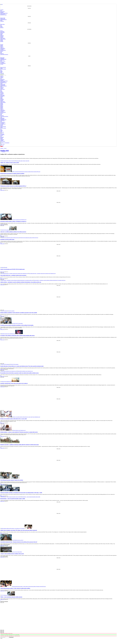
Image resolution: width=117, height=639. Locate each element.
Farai (1, 121)
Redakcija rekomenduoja (4, 13)
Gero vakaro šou (2, 61)
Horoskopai (2, 35)
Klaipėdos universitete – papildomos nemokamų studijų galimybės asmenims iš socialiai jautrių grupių (19, 444)
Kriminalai (1, 12)
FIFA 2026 (2, 53)
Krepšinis (1, 44)
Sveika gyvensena (3, 102)
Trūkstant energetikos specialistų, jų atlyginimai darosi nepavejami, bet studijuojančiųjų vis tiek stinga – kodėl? (21, 492)
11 (1, 242)
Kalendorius (2, 133)
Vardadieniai (2, 139)
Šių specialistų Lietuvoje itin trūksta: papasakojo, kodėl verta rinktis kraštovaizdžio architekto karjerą (19, 372)
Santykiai (1, 33)
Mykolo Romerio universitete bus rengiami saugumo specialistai (12, 173)
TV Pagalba (2, 62)
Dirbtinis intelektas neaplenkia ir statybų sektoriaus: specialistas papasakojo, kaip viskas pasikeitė (18, 312)
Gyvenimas (29, 29)
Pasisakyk (1, 36)
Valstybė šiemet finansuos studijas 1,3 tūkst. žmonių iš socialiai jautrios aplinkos (15, 588)
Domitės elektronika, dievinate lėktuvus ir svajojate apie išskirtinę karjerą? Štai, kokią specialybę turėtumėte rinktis (22, 366)
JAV (1, 25)
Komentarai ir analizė (3, 14)
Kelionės (1, 39)
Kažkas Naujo (2, 120)
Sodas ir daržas (2, 38)
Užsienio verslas (2, 18)
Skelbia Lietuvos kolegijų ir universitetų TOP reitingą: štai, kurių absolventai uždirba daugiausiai (18, 530)
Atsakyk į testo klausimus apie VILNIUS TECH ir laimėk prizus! (12, 269)
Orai (1, 10)
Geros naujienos (2, 81)
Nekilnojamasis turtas (3, 19)
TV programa (2, 134)
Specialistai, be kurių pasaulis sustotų (7, 239)
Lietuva (29, 8)
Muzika (1, 68)
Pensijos (1, 135)
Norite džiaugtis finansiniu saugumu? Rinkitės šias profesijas (11, 480)
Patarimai (1, 37)
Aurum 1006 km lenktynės (4, 54)
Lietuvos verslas (2, 84)
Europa (1, 26)
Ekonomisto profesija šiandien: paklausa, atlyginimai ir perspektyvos (13, 221)
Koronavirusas (2, 11)
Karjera (1, 138)
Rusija (1, 90)
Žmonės (29, 65)
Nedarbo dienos (2, 141)
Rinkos (1, 20)
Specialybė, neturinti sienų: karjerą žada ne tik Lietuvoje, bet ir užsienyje (14, 383)
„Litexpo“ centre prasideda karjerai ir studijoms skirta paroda (12, 553)
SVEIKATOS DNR (3, 59)
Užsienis (29, 22)
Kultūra (1, 71)
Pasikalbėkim (2, 58)
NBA (1, 52)
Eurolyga (1, 51)
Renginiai (1, 41)
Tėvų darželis (2, 31)
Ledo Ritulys (2, 47)
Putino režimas (2, 24)
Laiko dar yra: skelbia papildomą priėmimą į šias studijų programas (13, 231)
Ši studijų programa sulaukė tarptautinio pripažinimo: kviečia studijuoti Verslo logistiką (16, 325)
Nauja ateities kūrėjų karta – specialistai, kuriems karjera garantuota (13, 275)
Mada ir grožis (2, 32)
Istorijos (1, 30)
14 (1, 189)
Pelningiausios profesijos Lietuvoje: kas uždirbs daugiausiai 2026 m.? (13, 185)
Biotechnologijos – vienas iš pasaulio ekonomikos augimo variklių (12, 498)
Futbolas (1, 45)
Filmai (1, 70)
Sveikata (1, 40)
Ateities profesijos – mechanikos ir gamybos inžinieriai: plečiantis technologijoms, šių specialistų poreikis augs (20, 282)
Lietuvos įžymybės (3, 67)
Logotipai (1, 140)
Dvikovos (1, 46)
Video (1, 117)
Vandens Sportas (2, 48)
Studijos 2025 (2, 165)
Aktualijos (1, 9)
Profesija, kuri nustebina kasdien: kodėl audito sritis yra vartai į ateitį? (13, 418)
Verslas (29, 16)
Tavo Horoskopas (2, 63)
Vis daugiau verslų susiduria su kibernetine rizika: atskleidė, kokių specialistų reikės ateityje (17, 335)
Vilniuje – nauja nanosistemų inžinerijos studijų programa (11, 596)
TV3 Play (1, 64)
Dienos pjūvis (2, 57)
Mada (1, 72)
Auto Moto (2, 49)
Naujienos (1, 148)
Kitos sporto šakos (3, 50)
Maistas (1, 34)
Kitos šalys (2, 27)
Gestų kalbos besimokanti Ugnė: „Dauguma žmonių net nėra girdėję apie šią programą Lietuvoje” (18, 541)
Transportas (2, 21)
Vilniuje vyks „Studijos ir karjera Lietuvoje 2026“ (9, 162)
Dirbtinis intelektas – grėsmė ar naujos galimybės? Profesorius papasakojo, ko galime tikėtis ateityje (19, 432)
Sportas (1, 105)
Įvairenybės (2, 132)
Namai (1, 97)
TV (0, 69)
